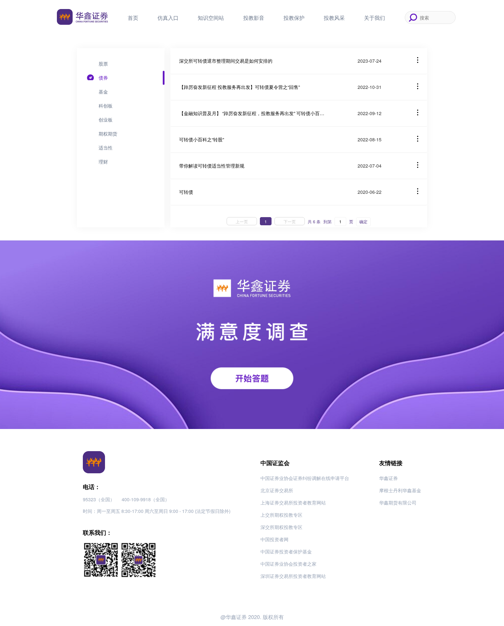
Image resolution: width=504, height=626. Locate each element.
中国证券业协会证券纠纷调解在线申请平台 (304, 478)
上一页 (242, 221)
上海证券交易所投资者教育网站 (293, 502)
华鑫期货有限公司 (397, 502)
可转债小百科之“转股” (201, 139)
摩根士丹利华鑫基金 (400, 490)
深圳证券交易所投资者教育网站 (293, 576)
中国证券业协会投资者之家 (288, 563)
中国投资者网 (274, 539)
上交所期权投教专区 (281, 514)
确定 (363, 221)
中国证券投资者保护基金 (286, 551)
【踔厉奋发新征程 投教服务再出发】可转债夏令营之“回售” (239, 87)
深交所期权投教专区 (281, 527)
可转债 (186, 192)
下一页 (290, 221)
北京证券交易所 (276, 490)
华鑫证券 (388, 478)
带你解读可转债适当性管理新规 (211, 165)
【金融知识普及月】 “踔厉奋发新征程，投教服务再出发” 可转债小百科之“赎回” (252, 113)
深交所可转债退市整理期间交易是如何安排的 (225, 60)
